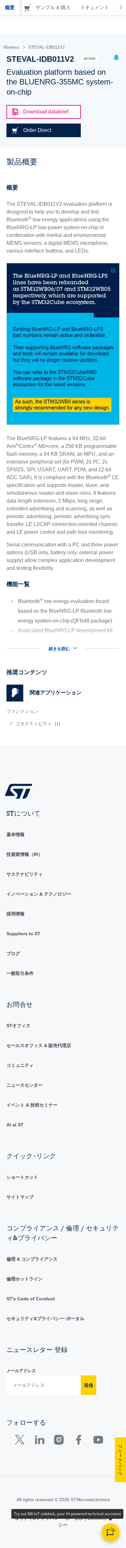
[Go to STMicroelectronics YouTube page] (98, 1441)
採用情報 (15, 913)
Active (90, 58)
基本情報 (15, 834)
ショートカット (22, 1177)
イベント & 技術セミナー (32, 1105)
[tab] (9, 7)
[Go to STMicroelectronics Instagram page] (59, 1441)
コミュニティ (20, 1065)
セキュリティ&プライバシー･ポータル (45, 1318)
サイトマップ (20, 1197)
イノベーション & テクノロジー (38, 894)
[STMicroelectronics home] (21, 791)
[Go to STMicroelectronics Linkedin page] (39, 1441)
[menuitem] (53, 723)
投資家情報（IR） (24, 854)
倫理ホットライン (24, 1278)
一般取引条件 (20, 973)
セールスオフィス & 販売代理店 (38, 1045)
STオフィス (18, 1025)
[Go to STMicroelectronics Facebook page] (78, 1441)
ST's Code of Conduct (30, 1298)
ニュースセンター (24, 1085)
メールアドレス (21, 1370)
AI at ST (15, 1124)
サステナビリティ (24, 874)
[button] (116, 58)
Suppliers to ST (23, 933)
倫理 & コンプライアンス (32, 1259)
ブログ (13, 953)
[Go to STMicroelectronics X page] (21, 1441)
